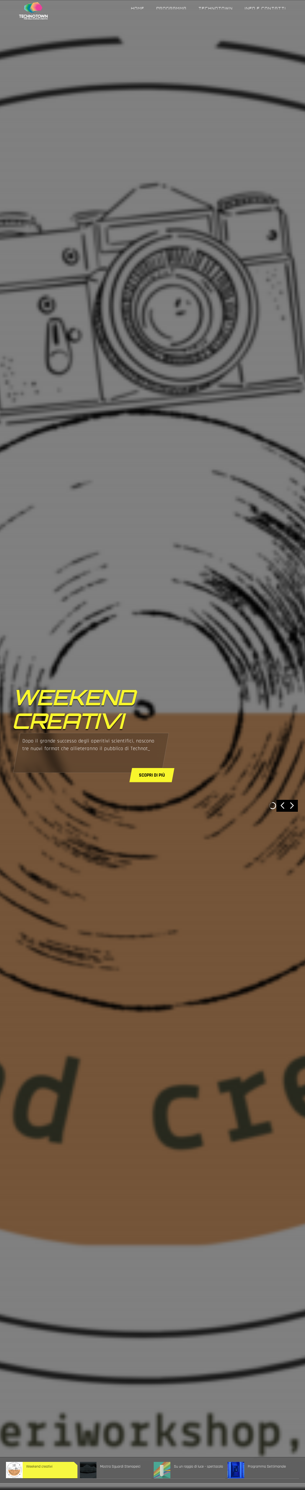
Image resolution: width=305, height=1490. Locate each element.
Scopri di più (152, 775)
